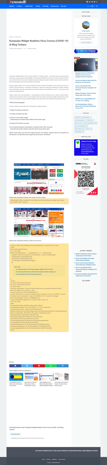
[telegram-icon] (94, 2)
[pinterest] (39, 365)
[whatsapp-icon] (97, 2)
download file (86, 117)
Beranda (11, 6)
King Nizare (86, 31)
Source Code (29, 6)
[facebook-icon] (87, 2)
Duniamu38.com (56, 462)
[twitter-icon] (89, 2)
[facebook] (15, 365)
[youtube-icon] (92, 2)
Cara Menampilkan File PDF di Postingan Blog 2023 (29, 274)
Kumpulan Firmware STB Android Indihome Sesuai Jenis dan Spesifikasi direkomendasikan (84, 75)
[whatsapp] (51, 365)
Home (43, 459)
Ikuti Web (63, 6)
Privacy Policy (61, 459)
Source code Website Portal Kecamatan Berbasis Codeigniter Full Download (85, 87)
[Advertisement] (39, 22)
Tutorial (19, 6)
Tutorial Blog (79, 131)
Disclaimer (54, 459)
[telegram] (63, 365)
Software (45, 6)
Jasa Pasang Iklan (80, 120)
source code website (81, 126)
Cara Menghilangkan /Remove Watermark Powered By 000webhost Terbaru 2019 (85, 106)
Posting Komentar (31, 48)
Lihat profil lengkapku (86, 42)
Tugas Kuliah (79, 129)
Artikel (38, 6)
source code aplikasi (90, 123)
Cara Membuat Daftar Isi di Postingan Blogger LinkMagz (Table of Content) (34, 269)
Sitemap (91, 120)
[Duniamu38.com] (18, 2)
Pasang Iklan (54, 6)
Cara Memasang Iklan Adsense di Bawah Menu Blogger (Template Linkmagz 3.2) (36, 271)
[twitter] (27, 365)
